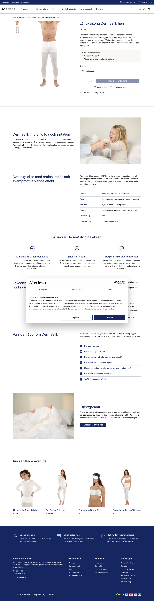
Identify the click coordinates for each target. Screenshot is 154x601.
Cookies (51, 595)
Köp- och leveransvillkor (21, 595)
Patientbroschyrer (101, 572)
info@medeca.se (19, 573)
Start (14, 17)
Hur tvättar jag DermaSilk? (95, 351)
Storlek (83, 66)
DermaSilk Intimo (101, 569)
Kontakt (99, 9)
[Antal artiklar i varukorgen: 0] (149, 9)
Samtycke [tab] (43, 290)
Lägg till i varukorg (117, 81)
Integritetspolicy (39, 595)
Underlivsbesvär (69, 9)
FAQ (70, 569)
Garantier (124, 566)
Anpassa (75, 317)
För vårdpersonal (129, 2)
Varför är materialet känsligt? (96, 379)
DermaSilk (32, 17)
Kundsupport (147, 2)
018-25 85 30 (18, 571)
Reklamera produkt (128, 575)
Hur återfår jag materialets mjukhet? (99, 363)
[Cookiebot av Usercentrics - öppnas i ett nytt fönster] (115, 282)
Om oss (72, 563)
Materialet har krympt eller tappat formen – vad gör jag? (107, 368)
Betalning (124, 572)
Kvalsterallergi (42, 9)
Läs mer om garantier (93, 425)
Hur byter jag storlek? (93, 346)
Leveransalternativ (127, 569)
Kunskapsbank (86, 9)
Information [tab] (77, 290)
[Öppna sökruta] (140, 9)
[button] (17, 27)
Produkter (22, 17)
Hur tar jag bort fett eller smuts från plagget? (103, 357)
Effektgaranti (102, 87)
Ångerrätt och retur (128, 563)
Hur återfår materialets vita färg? (97, 374)
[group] (50, 56)
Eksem (55, 9)
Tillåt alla (109, 317)
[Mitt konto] (144, 9)
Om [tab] (110, 290)
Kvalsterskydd (100, 563)
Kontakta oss (74, 572)
